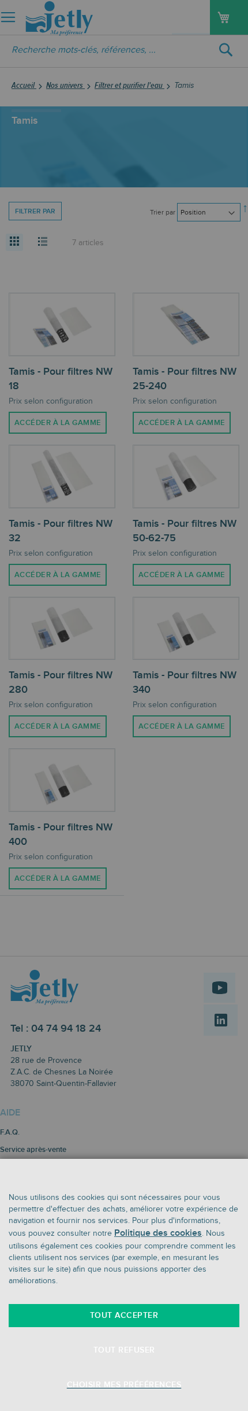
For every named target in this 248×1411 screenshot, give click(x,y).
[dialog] (124, 705)
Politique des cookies (158, 1233)
